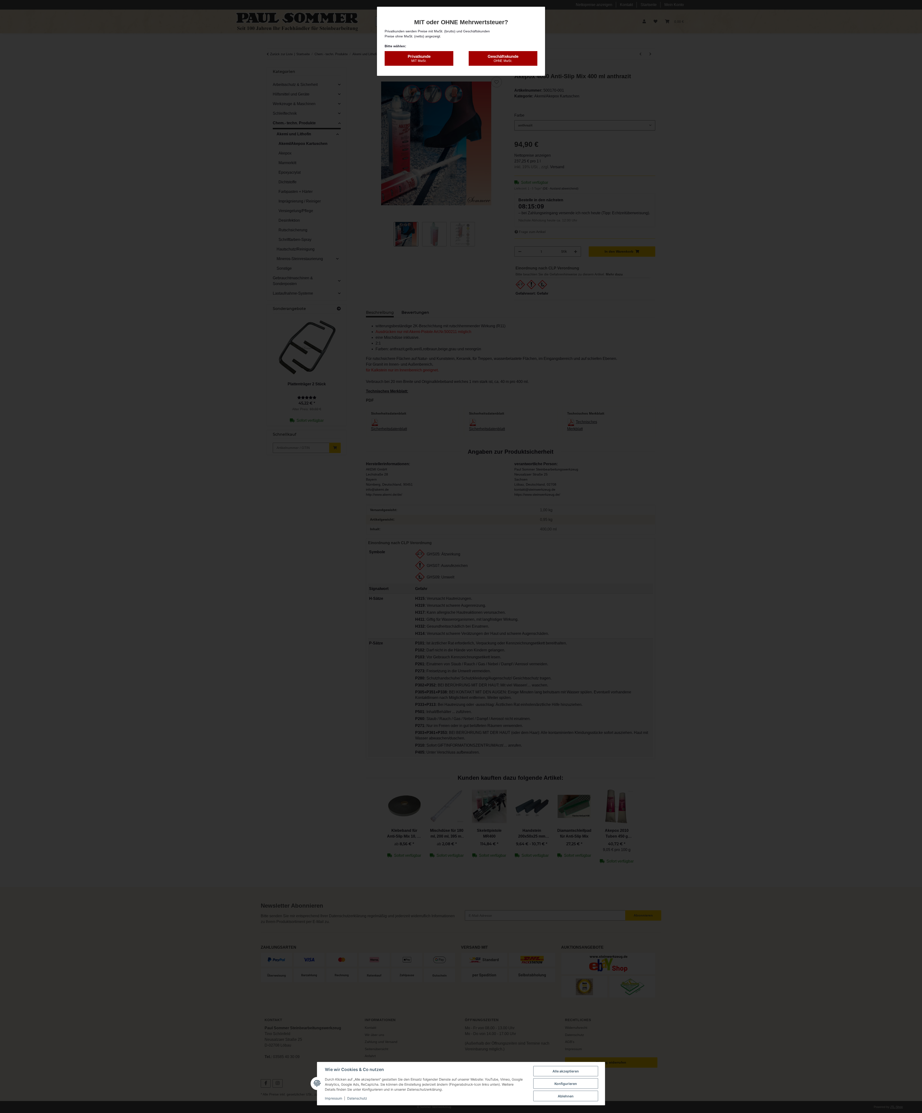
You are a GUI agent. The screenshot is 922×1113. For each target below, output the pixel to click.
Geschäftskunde (503, 58)
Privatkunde (419, 58)
